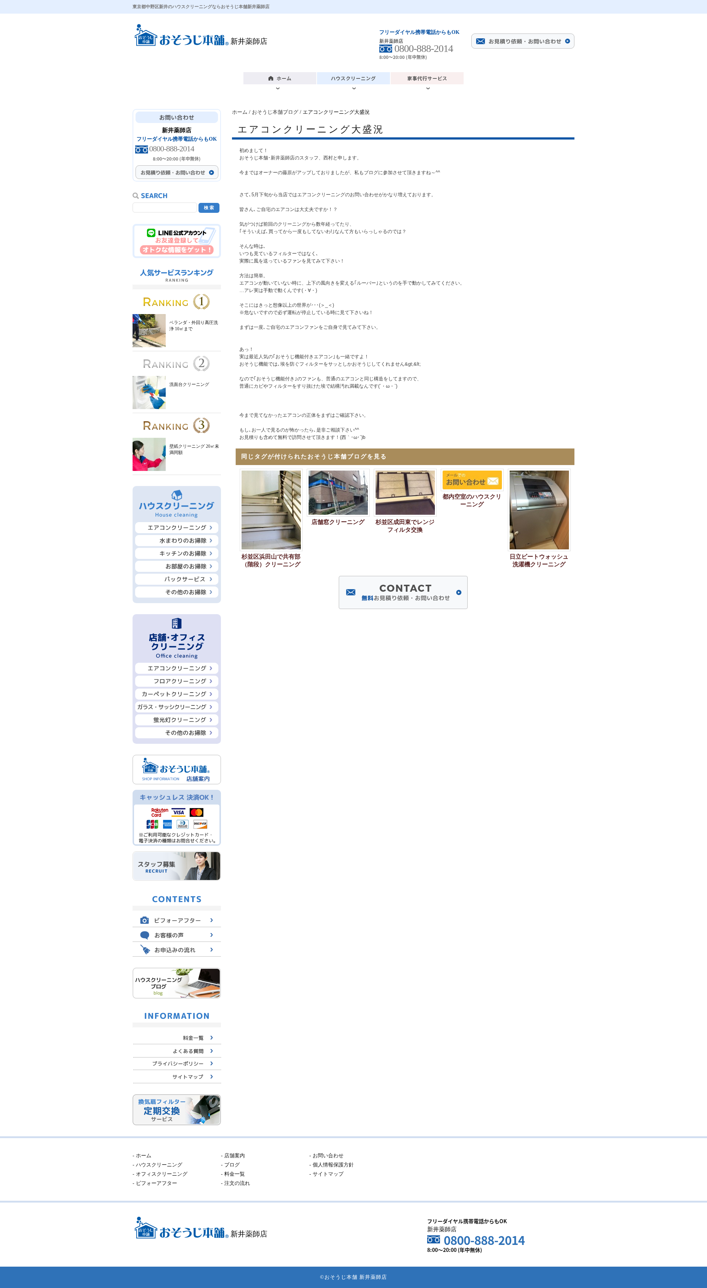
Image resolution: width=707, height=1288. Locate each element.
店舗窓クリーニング (338, 522)
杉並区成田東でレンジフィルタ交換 (405, 526)
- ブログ (230, 1165)
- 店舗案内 (233, 1155)
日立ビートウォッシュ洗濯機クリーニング (539, 560)
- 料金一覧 (233, 1174)
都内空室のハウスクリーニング (472, 500)
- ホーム (142, 1155)
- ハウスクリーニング (157, 1165)
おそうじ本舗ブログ (275, 112)
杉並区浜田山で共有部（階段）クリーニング (271, 560)
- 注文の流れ (235, 1183)
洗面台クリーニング (189, 384)
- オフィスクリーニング (160, 1174)
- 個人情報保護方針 (331, 1165)
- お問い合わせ (326, 1155)
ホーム (239, 112)
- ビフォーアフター (155, 1183)
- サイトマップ (326, 1174)
